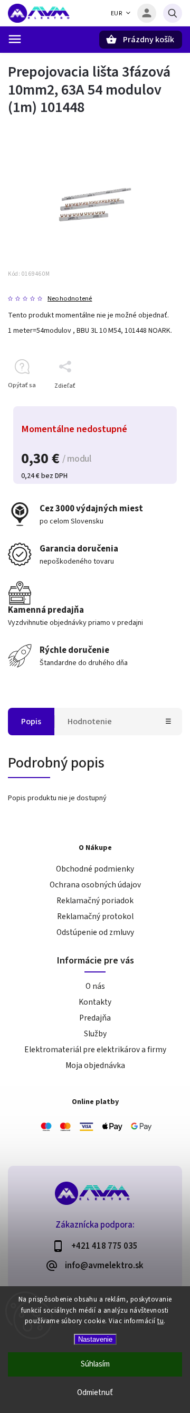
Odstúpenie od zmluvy (95, 932)
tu (160, 1321)
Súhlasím (95, 1364)
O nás (95, 986)
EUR (116, 13)
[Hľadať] (172, 13)
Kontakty (95, 1002)
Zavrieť (147, 404)
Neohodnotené (70, 298)
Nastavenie (95, 1339)
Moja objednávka (95, 1065)
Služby (95, 1034)
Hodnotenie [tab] (90, 721)
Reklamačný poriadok (95, 900)
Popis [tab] (31, 721)
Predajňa (95, 1018)
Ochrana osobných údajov (95, 885)
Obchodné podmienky (95, 869)
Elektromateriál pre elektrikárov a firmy (95, 1049)
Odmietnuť (95, 1392)
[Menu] (15, 39)
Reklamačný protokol (95, 916)
